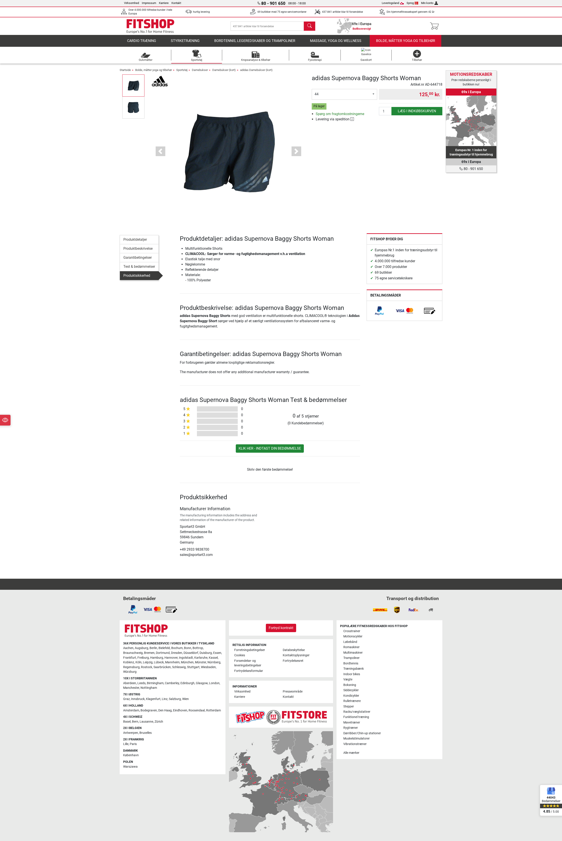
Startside (125, 70)
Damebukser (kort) (224, 70)
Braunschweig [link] (133, 653)
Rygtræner (350, 728)
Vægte (347, 679)
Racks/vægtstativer (356, 712)
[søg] (309, 26)
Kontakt (176, 3)
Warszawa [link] (130, 767)
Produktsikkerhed (136, 275)
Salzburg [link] (175, 699)
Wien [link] (185, 699)
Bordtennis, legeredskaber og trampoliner (254, 41)
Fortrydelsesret (293, 661)
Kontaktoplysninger (296, 655)
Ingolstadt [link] (186, 658)
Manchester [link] (131, 688)
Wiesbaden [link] (208, 667)
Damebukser (200, 70)
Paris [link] (133, 744)
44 (317, 94)
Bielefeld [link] (164, 648)
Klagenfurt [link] (153, 699)
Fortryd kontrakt (281, 628)
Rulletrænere (352, 701)
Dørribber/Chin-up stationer (362, 733)
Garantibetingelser (137, 257)
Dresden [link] (176, 653)
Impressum (149, 3)
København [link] (131, 755)
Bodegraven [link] (148, 710)
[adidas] (160, 81)
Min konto (427, 3)
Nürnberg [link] (213, 662)
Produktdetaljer (135, 239)
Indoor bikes (351, 674)
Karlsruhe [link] (200, 658)
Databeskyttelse (294, 650)
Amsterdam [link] (131, 710)
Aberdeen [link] (129, 683)
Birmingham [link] (155, 683)
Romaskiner (351, 647)
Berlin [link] (153, 648)
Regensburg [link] (131, 667)
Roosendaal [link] (197, 710)
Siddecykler (351, 690)
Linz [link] (165, 699)
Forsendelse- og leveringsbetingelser (247, 663)
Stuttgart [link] (193, 667)
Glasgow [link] (202, 683)
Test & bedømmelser (139, 266)
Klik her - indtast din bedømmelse (270, 448)
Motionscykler (352, 636)
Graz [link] (126, 699)
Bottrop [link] (198, 648)
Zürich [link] (159, 721)
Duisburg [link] (206, 653)
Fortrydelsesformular (248, 671)
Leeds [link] (141, 683)
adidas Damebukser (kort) (256, 70)
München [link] (187, 662)
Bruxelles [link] (145, 733)
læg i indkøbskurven (417, 111)
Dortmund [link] (163, 653)
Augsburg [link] (141, 648)
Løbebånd (350, 642)
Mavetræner (351, 722)
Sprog (410, 3)
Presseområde (293, 691)
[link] (379, 310)
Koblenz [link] (128, 662)
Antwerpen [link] (130, 733)
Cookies (239, 655)
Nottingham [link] (148, 688)
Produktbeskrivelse (138, 248)
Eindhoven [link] (180, 710)
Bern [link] (135, 721)
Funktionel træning (356, 717)
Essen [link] (217, 653)
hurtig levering (201, 11)
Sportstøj (181, 70)
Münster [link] (200, 662)
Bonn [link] (187, 648)
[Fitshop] (150, 26)
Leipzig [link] (148, 662)
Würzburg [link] (130, 672)
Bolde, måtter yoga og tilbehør (405, 41)
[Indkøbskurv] (435, 26)
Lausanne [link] (146, 721)
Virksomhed (131, 3)
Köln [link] (138, 662)
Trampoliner (351, 658)
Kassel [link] (213, 658)
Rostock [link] (146, 667)
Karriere (164, 3)
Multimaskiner (353, 653)
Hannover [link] (171, 658)
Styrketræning (185, 41)
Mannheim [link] (172, 662)
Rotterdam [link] (213, 710)
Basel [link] (127, 721)
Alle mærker (351, 753)
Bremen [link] (149, 653)
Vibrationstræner (355, 744)
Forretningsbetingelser (249, 650)
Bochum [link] (177, 648)
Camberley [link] (172, 683)
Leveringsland (390, 3)
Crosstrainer (351, 631)
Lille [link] (125, 744)
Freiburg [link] (143, 658)
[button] (133, 85)
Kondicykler (351, 696)
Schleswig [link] (179, 667)
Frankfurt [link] (129, 658)
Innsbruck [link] (138, 699)
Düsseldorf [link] (191, 653)
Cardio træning (141, 41)
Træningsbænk (353, 669)
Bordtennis (350, 663)
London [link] (214, 683)
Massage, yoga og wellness (335, 41)
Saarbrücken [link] (162, 667)
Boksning (349, 685)
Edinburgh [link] (187, 683)
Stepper (348, 706)
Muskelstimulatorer (356, 738)
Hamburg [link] (156, 658)
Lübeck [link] (159, 662)
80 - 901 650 (473, 169)
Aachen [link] (128, 648)
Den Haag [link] (165, 710)
